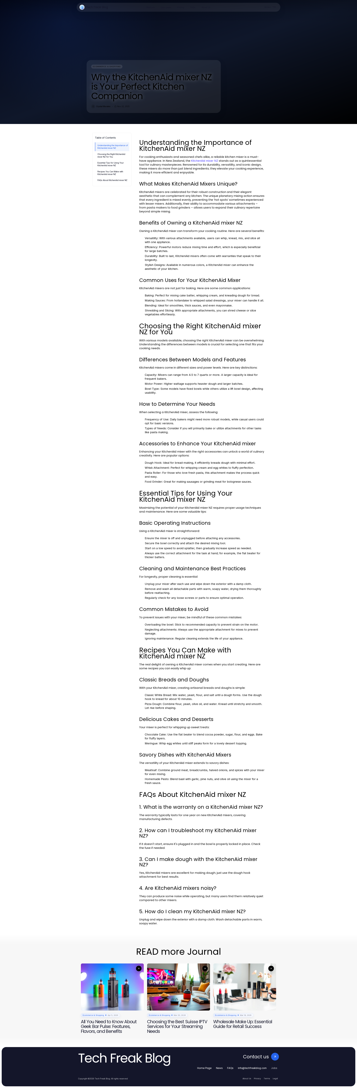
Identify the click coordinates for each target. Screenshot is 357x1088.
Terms (267, 1078)
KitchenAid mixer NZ (204, 160)
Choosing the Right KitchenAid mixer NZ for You (111, 155)
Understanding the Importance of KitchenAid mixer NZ (112, 146)
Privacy (257, 1078)
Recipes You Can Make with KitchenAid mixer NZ (110, 172)
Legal (275, 1078)
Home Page (204, 1068)
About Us (247, 1078)
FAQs (230, 1068)
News (219, 1068)
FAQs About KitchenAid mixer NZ (112, 180)
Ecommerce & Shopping (107, 66)
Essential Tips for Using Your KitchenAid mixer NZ (110, 164)
